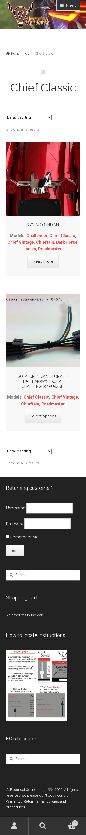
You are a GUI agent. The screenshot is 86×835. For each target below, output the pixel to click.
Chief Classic (62, 235)
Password (14, 523)
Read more (43, 261)
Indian (27, 53)
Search (43, 826)
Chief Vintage (20, 242)
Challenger (37, 235)
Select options (43, 416)
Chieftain (45, 242)
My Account (14, 826)
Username (15, 508)
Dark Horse (66, 242)
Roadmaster (50, 249)
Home (15, 53)
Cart (66, 821)
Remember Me (23, 537)
